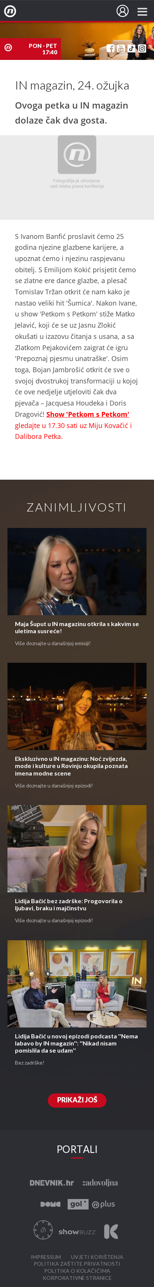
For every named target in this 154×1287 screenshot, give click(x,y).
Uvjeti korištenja (97, 1257)
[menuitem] (122, 11)
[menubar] (122, 10)
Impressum (46, 1257)
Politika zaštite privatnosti (77, 1264)
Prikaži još (77, 1100)
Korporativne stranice (77, 1278)
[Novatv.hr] (15, 11)
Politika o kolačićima (77, 1271)
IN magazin (38, 12)
